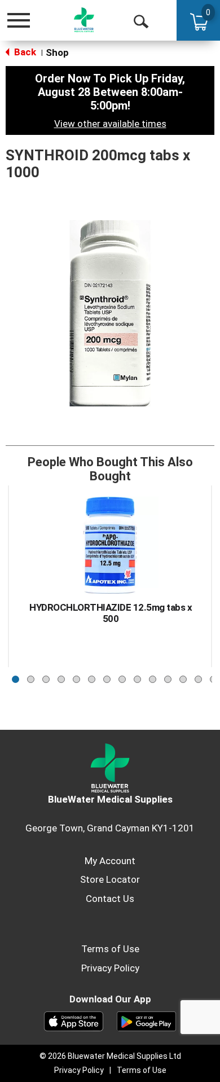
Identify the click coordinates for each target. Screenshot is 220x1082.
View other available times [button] (110, 123)
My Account (110, 860)
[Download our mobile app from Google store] (146, 1020)
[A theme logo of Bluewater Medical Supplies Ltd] (84, 20)
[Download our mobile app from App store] (73, 1020)
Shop (57, 52)
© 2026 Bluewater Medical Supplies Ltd (110, 1056)
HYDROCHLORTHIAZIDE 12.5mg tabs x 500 (110, 613)
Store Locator (110, 879)
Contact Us (110, 898)
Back (24, 52)
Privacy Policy (110, 968)
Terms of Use (110, 948)
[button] (15, 676)
